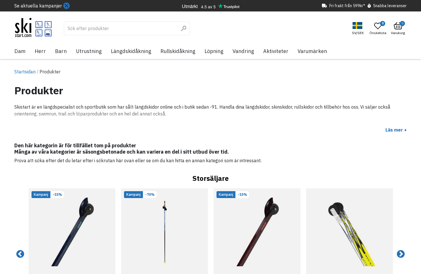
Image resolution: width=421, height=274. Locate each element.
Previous (20, 254)
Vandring (243, 51)
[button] (359, 28)
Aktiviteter (275, 51)
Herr (40, 51)
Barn (61, 51)
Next (400, 254)
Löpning (213, 51)
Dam (19, 51)
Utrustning (89, 51)
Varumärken (312, 51)
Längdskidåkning (131, 51)
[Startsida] (33, 27)
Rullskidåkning (177, 51)
